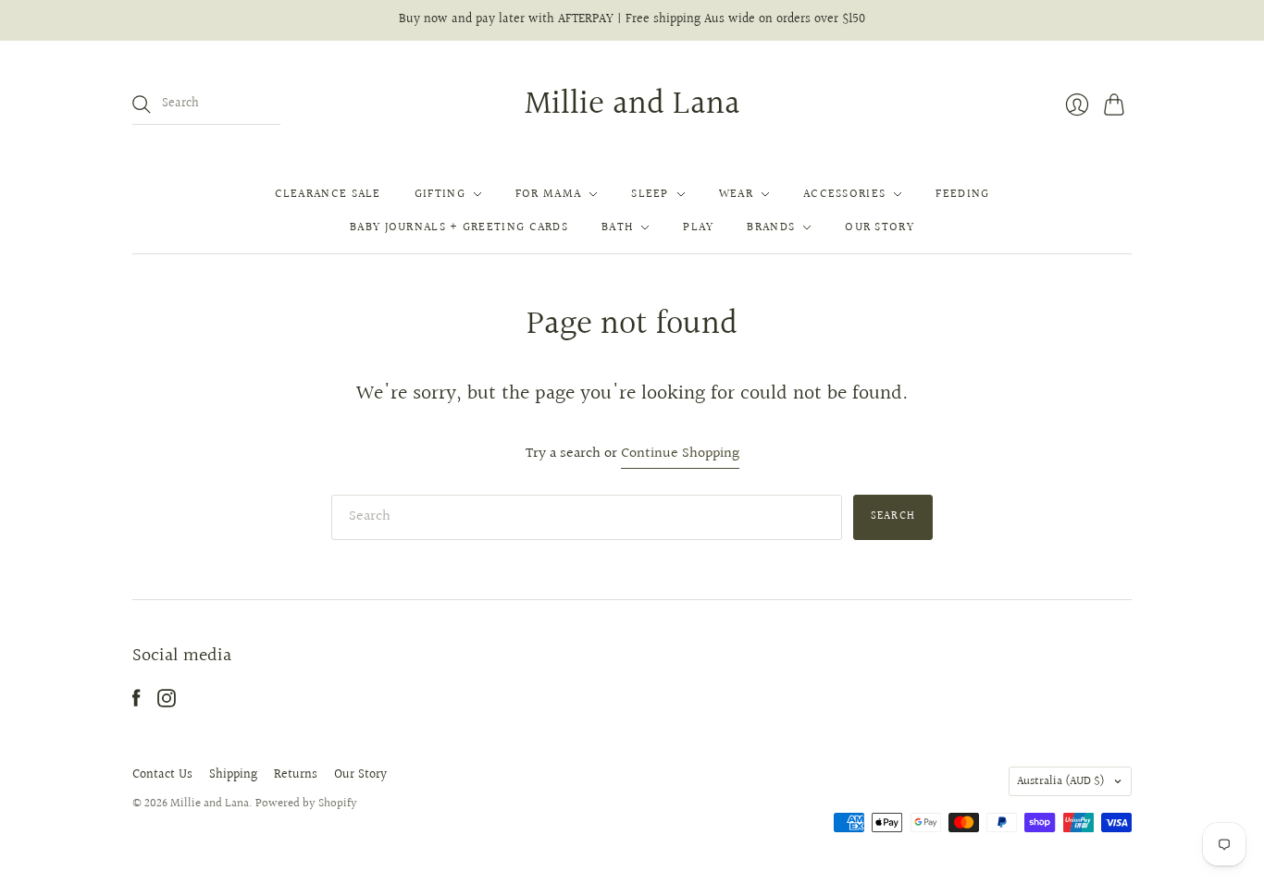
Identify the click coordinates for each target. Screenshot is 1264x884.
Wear (736, 194)
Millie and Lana (632, 104)
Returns (295, 775)
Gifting (440, 194)
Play (698, 227)
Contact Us (162, 775)
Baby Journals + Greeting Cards (459, 227)
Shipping (233, 775)
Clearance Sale (328, 194)
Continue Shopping (680, 454)
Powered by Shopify (306, 803)
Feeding (962, 194)
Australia (1061, 781)
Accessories (844, 194)
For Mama (548, 194)
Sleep (650, 194)
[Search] (141, 104)
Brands (771, 227)
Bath (617, 227)
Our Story (879, 227)
